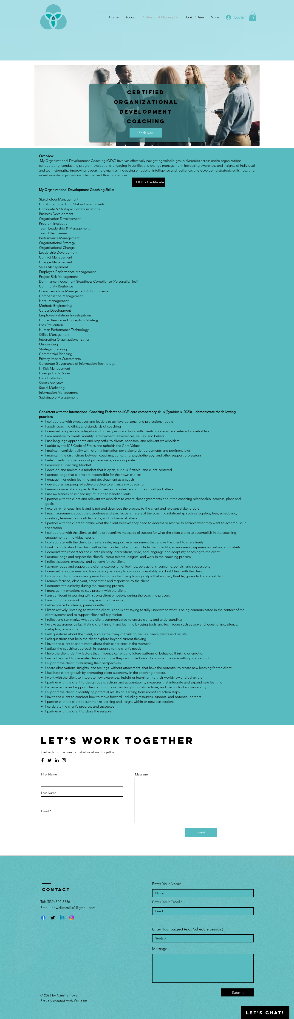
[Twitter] (49, 760)
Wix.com (80, 1001)
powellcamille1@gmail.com (73, 907)
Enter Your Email (166, 902)
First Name (49, 774)
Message (141, 774)
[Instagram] (64, 760)
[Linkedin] (62, 918)
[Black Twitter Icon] (53, 918)
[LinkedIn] (56, 760)
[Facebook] (42, 760)
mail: (46, 907)
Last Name (49, 792)
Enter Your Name (166, 884)
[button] (253, 16)
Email (45, 811)
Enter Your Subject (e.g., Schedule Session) (187, 929)
